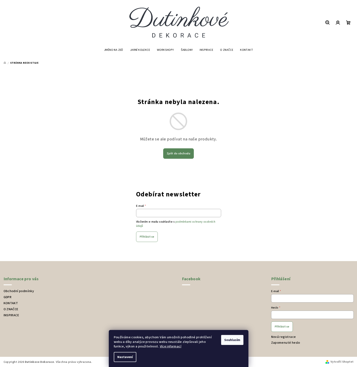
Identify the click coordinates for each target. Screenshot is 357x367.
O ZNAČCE (11, 309)
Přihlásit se (147, 237)
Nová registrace (283, 337)
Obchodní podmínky (19, 291)
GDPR (8, 297)
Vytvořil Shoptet (342, 362)
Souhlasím (232, 340)
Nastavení (125, 357)
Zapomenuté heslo (285, 342)
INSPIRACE (11, 315)
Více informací (171, 346)
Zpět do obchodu (178, 153)
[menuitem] (114, 50)
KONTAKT (11, 303)
